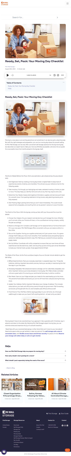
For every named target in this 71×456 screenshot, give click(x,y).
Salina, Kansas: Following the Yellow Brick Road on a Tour (35, 395)
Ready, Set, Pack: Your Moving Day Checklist (21, 86)
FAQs (9, 88)
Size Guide (16, 425)
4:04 (62, 75)
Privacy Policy (37, 454)
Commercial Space (18, 442)
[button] (67, 450)
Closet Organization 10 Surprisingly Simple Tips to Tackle (12, 395)
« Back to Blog (10, 368)
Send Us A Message (53, 427)
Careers (38, 427)
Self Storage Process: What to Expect (23, 438)
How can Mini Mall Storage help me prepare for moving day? (24, 351)
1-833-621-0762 (52, 425)
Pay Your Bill (17, 440)
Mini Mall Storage (10, 66)
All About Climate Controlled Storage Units (59, 395)
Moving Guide (17, 433)
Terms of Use (44, 454)
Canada (4, 427)
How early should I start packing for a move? (19, 356)
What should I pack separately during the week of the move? (25, 360)
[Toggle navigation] (67, 3)
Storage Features (18, 436)
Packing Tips (17, 431)
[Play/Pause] (8, 75)
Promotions (16, 446)
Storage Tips (17, 429)
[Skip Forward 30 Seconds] (58, 75)
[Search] (57, 17)
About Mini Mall (40, 425)
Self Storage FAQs (18, 427)
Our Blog (16, 444)
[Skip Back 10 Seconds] (54, 75)
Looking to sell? (40, 429)
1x (50, 75)
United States (6, 425)
